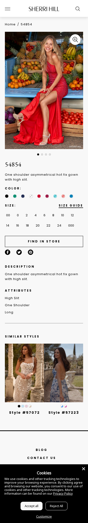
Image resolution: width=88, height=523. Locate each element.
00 (8, 215)
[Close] (83, 468)
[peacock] (71, 196)
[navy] (23, 196)
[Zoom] (75, 39)
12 (72, 215)
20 (38, 225)
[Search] (76, 8)
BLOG (41, 450)
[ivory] (31, 196)
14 (7, 225)
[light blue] (22, 406)
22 (48, 225)
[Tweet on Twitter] (19, 252)
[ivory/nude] (30, 406)
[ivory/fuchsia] (65, 406)
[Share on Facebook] (7, 252)
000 (71, 225)
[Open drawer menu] (7, 8)
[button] (38, 154)
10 (62, 215)
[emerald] (15, 196)
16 (17, 225)
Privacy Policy (63, 493)
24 (59, 225)
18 (27, 225)
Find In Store (44, 241)
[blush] (26, 406)
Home (10, 24)
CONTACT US (41, 458)
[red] (39, 196)
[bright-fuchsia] (63, 196)
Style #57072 (24, 412)
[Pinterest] (30, 252)
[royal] (55, 196)
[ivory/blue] (61, 406)
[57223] (63, 373)
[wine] (47, 196)
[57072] (24, 373)
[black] (7, 196)
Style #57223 (63, 412)
